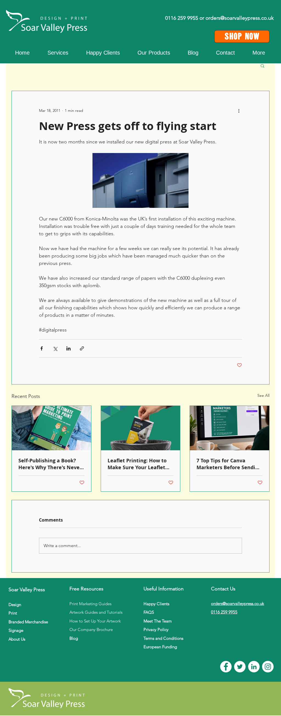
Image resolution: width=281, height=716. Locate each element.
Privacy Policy (156, 629)
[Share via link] (82, 348)
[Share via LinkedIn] (68, 348)
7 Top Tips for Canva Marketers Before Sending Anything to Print (228, 464)
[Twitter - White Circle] (240, 666)
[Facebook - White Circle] (226, 666)
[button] (259, 52)
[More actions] (238, 110)
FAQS (149, 612)
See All (263, 395)
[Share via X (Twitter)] (55, 348)
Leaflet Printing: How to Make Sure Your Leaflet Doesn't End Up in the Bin (139, 464)
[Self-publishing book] (51, 428)
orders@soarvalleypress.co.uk (240, 18)
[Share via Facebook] (41, 348)
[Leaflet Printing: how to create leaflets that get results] (140, 428)
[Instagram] (268, 666)
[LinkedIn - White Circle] (254, 666)
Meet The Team (158, 621)
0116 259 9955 (224, 612)
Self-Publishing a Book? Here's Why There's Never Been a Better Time (50, 464)
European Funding (160, 646)
